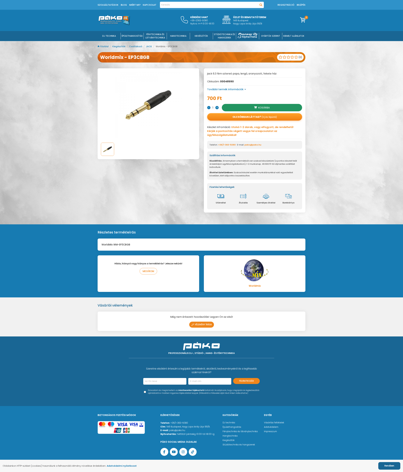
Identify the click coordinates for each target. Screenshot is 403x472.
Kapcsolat (149, 4)
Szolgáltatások (108, 4)
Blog (124, 4)
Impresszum (270, 431)
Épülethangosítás (232, 427)
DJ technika (229, 422)
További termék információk (225, 89)
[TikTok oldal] (193, 452)
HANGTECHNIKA (178, 35)
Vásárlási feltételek (274, 422)
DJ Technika (109, 35)
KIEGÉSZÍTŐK (201, 35)
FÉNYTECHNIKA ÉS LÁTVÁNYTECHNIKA (155, 36)
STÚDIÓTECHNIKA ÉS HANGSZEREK (224, 36)
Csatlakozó (136, 46)
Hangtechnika (230, 435)
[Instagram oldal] (183, 452)
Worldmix (255, 285)
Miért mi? (134, 4)
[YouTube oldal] (174, 452)
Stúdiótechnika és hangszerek (239, 444)
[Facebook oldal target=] (164, 452)
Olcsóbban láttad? (255, 117)
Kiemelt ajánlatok (293, 35)
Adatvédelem (271, 427)
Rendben (389, 465)
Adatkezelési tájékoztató (191, 390)
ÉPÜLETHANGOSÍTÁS (132, 35)
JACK (149, 46)
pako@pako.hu (252, 144)
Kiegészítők (119, 46)
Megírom (148, 271)
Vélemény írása (203, 324)
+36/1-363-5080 (227, 144)
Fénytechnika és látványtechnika (240, 431)
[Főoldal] (114, 24)
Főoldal (104, 46)
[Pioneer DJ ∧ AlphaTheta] (247, 36)
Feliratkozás (246, 380)
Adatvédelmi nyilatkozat (122, 465)
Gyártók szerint (270, 35)
